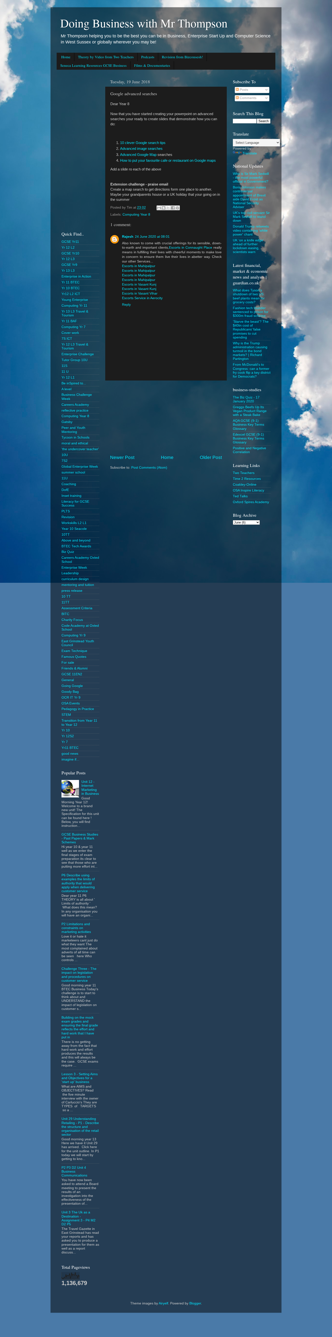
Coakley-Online (244, 484)
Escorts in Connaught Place (190, 247)
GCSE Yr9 (69, 265)
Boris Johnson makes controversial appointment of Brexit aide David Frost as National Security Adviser (249, 197)
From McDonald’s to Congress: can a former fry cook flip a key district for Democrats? (252, 370)
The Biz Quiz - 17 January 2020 (246, 399)
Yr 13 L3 (68, 270)
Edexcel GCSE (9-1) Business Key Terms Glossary (248, 438)
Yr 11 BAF (69, 321)
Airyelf (163, 1303)
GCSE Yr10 (70, 253)
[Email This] (159, 207)
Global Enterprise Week (79, 466)
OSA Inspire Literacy (248, 490)
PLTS (65, 511)
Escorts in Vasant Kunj (139, 284)
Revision (68, 517)
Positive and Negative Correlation (249, 450)
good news (69, 753)
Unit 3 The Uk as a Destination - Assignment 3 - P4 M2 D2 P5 (78, 1218)
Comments (247, 98)
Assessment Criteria (76, 608)
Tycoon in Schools (75, 437)
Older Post (211, 457)
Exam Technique (74, 651)
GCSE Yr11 (70, 242)
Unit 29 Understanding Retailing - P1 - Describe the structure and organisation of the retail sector (80, 1126)
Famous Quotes (73, 657)
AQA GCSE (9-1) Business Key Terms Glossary (248, 424)
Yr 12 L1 (68, 377)
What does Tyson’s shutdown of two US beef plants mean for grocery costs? (249, 296)
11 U (65, 371)
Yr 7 (64, 742)
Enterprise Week (74, 567)
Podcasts (147, 56)
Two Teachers (243, 473)
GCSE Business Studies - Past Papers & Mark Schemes (79, 838)
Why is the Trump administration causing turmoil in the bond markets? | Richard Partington (250, 351)
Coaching (68, 484)
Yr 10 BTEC (70, 288)
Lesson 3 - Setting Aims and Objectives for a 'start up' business (79, 1078)
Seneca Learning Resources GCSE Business (93, 65)
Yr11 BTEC (70, 748)
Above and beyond (75, 540)
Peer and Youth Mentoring (73, 429)
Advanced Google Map (138, 155)
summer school (73, 472)
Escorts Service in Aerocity (142, 298)
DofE (65, 490)
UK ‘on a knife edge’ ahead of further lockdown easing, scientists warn (248, 246)
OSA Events (70, 703)
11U (64, 478)
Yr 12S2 (67, 736)
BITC (65, 614)
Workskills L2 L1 (74, 523)
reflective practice (74, 410)
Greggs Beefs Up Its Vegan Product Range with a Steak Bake (250, 411)
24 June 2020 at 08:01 (152, 236)
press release (71, 590)
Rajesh (127, 236)
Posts (243, 90)
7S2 (64, 461)
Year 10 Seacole (74, 529)
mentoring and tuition (77, 585)
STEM (66, 715)
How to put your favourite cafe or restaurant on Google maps (168, 160)
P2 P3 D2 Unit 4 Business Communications (74, 1171)
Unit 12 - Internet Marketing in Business (90, 787)
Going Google (72, 686)
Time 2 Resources (247, 479)
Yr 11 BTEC (70, 282)
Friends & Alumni (74, 668)
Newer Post (122, 457)
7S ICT (66, 338)
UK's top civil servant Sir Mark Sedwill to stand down (251, 216)
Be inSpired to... (73, 383)
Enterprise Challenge (77, 354)
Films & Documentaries (152, 65)
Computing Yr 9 (73, 635)
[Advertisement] (166, 417)
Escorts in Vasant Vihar (139, 293)
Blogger (195, 1303)
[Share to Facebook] (172, 207)
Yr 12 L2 (68, 247)
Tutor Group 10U (74, 360)
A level (66, 389)
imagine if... (70, 759)
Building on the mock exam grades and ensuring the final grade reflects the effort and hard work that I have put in (79, 1027)
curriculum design (75, 579)
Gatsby (66, 422)
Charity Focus (72, 620)
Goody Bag (70, 692)
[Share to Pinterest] (177, 207)
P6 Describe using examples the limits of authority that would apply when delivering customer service (78, 883)
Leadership (70, 573)
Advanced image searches (141, 149)
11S (64, 366)
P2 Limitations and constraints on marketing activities (76, 928)
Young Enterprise (74, 300)
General (67, 680)
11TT (65, 602)
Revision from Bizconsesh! (182, 56)
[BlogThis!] (163, 207)
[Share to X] (168, 207)
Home (65, 56)
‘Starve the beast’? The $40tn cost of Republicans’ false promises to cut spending (251, 329)
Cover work (70, 333)
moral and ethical (74, 443)
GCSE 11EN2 (71, 674)
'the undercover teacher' (80, 449)
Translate (250, 153)
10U (64, 455)
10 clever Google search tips (143, 143)
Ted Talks (240, 496)
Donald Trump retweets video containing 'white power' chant (251, 230)
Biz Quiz (67, 552)
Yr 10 (65, 730)
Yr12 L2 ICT (70, 294)
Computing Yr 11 (74, 305)
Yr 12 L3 (68, 259)
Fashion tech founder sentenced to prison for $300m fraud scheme (250, 312)
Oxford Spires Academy (251, 502)
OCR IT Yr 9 (70, 697)
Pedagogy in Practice (77, 709)
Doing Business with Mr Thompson (143, 23)
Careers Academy (75, 404)
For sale (67, 662)
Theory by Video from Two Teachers (106, 56)
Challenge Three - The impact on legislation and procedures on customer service (78, 974)
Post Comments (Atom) (149, 467)
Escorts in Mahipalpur (138, 266)
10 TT (66, 596)
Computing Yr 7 (73, 327)
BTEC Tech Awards (76, 546)
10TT (65, 534)
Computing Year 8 (136, 214)
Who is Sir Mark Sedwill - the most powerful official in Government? (251, 177)
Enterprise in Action (76, 276)
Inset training (71, 496)
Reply (126, 304)
